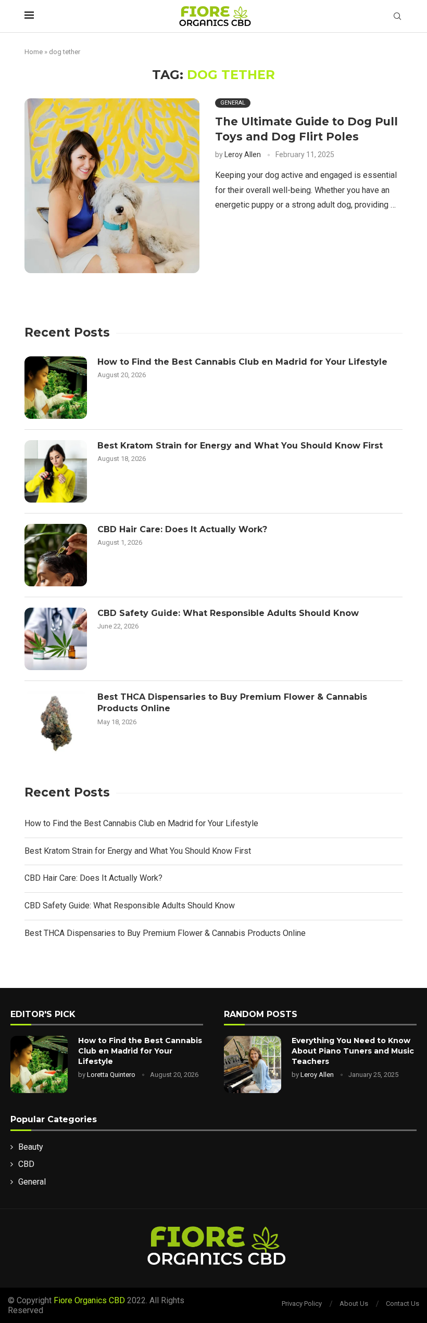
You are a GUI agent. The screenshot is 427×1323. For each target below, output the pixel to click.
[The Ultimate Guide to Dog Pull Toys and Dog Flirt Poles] (111, 185)
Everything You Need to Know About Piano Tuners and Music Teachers (353, 1050)
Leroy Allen (242, 154)
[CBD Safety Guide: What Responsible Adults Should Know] (55, 639)
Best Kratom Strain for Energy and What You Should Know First (240, 446)
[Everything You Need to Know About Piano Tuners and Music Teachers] (252, 1064)
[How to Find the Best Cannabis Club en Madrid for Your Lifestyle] (55, 387)
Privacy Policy (302, 1303)
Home (33, 52)
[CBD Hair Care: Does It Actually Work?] (55, 555)
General (32, 1182)
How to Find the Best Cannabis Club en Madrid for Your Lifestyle (242, 362)
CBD (26, 1164)
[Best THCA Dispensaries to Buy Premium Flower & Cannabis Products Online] (55, 722)
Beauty (30, 1147)
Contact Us (402, 1303)
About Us (354, 1303)
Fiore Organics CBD (89, 1300)
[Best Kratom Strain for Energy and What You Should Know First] (55, 471)
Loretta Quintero (111, 1074)
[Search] (397, 16)
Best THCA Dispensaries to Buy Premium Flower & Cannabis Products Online (232, 702)
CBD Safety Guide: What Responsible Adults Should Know (228, 613)
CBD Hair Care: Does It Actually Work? (182, 529)
